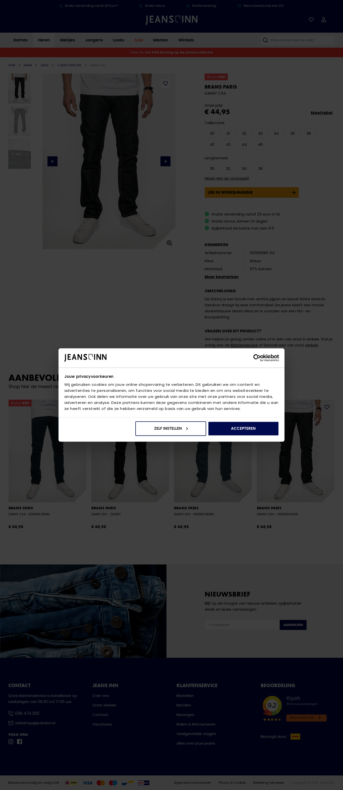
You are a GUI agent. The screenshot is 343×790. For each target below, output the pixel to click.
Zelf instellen (168, 428)
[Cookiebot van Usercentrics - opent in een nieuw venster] (257, 358)
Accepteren (243, 428)
